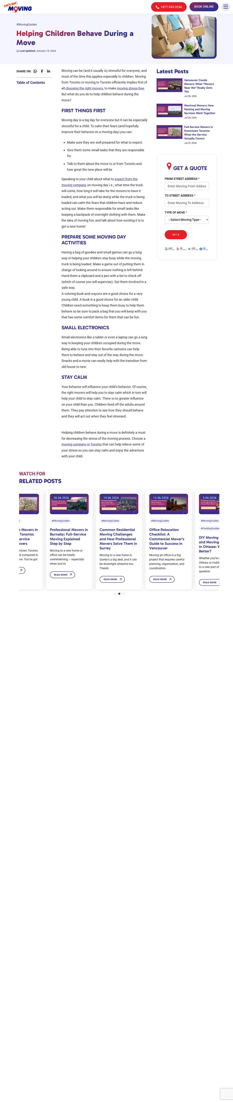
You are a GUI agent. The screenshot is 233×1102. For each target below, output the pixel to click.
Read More (61, 574)
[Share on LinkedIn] (49, 72)
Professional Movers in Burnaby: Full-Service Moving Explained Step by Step (69, 536)
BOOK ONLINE (204, 6)
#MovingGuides (26, 24)
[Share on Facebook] (42, 72)
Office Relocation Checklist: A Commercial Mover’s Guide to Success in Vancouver (166, 538)
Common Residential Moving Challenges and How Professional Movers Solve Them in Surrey (118, 538)
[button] (115, 594)
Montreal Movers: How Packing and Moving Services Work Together (199, 109)
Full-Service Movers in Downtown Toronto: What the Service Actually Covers (198, 132)
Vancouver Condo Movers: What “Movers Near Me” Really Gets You (199, 85)
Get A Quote (176, 236)
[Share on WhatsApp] (35, 72)
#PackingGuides (210, 528)
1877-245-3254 (171, 7)
